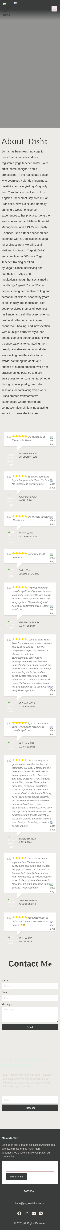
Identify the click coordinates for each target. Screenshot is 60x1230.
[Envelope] (33, 1213)
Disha (5, 151)
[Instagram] (26, 1213)
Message (7, 1004)
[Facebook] (19, 1213)
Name (5, 980)
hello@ (19, 1203)
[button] (54, 8)
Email (5, 992)
